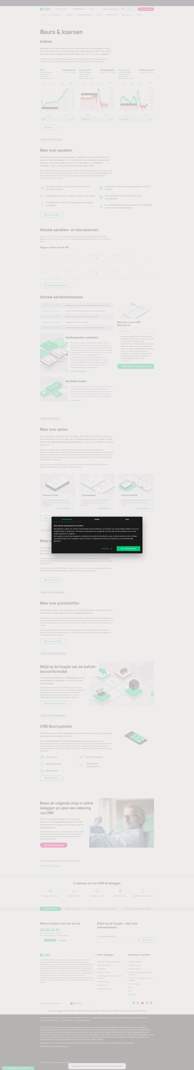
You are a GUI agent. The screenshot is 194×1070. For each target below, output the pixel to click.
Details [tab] (97, 519)
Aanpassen (105, 548)
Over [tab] (127, 519)
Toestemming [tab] (66, 519)
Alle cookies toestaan (128, 548)
